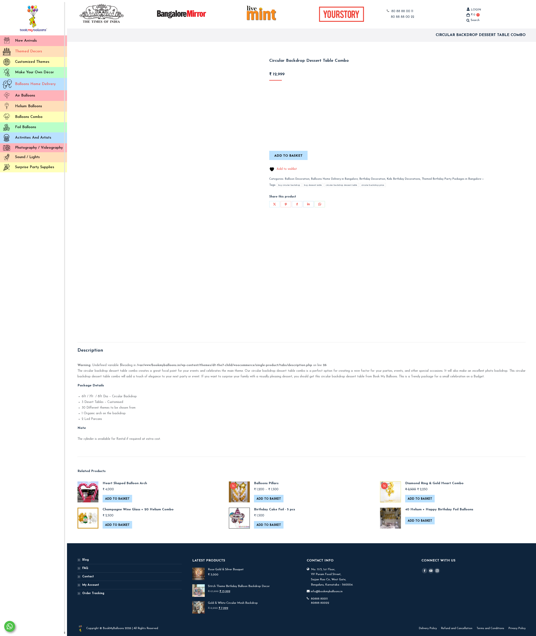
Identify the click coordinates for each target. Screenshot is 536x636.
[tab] (90, 350)
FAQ (85, 568)
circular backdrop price (372, 185)
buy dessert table (313, 185)
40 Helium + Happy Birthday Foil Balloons (439, 509)
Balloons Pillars (266, 483)
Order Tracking (93, 593)
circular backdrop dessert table (341, 185)
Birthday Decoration (372, 179)
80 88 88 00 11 (402, 11)
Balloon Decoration (297, 179)
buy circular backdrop (289, 185)
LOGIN (476, 9)
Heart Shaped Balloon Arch (125, 483)
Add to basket (288, 155)
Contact (88, 576)
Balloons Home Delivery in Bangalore (334, 179)
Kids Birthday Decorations (403, 179)
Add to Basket (117, 499)
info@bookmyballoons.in (327, 591)
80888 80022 (320, 603)
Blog (85, 559)
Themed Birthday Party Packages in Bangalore (451, 179)
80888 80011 (319, 598)
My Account (90, 585)
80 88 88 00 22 (402, 17)
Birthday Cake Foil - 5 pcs (274, 509)
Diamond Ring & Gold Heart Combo (434, 483)
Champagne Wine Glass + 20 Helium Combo (138, 509)
